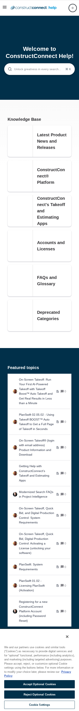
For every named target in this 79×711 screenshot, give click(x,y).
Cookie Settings (39, 704)
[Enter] (8, 69)
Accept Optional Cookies (39, 684)
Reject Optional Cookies (40, 694)
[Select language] (72, 8)
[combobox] (39, 69)
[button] (4, 8)
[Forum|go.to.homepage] (33, 8)
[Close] (67, 636)
